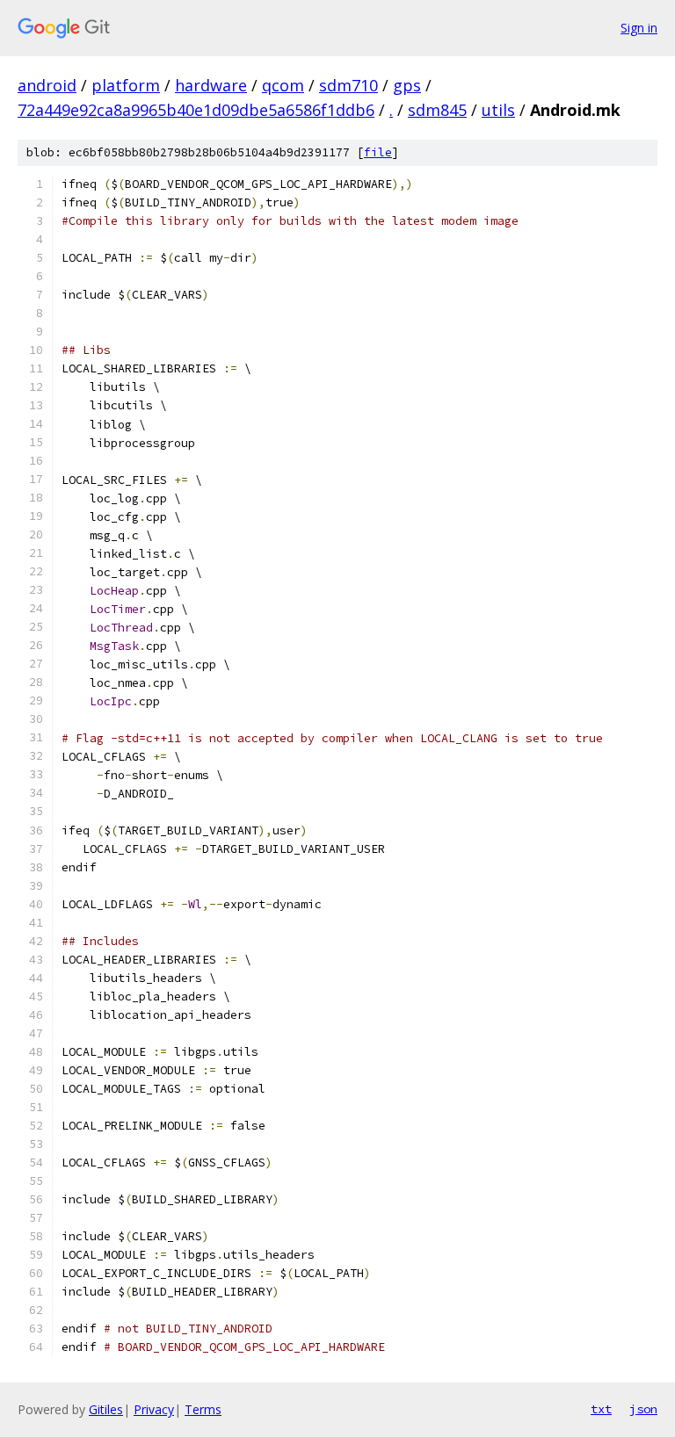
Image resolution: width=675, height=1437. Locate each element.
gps (407, 85)
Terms (203, 1409)
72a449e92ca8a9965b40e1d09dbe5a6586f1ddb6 (196, 109)
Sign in (639, 27)
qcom (283, 85)
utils (498, 109)
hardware (211, 85)
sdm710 (348, 85)
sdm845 (437, 109)
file (378, 152)
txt (601, 1409)
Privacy (154, 1409)
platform (125, 85)
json (643, 1409)
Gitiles (106, 1409)
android (47, 85)
